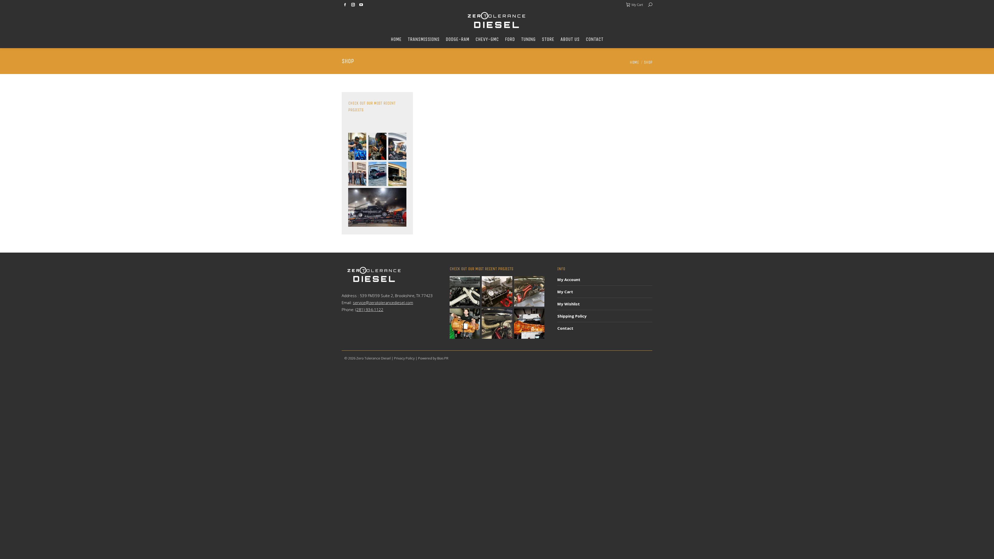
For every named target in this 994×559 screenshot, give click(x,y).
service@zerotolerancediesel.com (383, 302)
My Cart (637, 4)
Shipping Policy (572, 316)
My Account (568, 279)
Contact (565, 328)
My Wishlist (568, 303)
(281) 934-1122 (369, 309)
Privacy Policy (404, 358)
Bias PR (442, 358)
